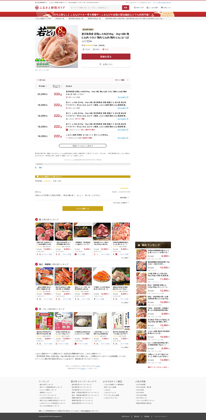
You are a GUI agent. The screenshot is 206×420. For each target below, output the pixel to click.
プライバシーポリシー (160, 416)
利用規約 (146, 416)
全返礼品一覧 (59, 18)
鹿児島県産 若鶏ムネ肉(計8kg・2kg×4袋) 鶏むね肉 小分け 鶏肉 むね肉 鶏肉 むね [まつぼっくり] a (105, 37)
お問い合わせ (125, 416)
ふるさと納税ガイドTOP (43, 18)
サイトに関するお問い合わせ (162, 2)
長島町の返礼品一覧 (94, 18)
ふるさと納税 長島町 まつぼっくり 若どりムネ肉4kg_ (87, 135)
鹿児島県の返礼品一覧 (76, 18)
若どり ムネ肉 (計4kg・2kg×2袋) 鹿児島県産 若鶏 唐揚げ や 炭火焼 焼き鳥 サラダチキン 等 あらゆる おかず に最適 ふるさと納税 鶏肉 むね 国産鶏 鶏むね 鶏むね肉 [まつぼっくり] (96, 103)
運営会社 (136, 416)
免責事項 (87, 411)
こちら (98, 366)
